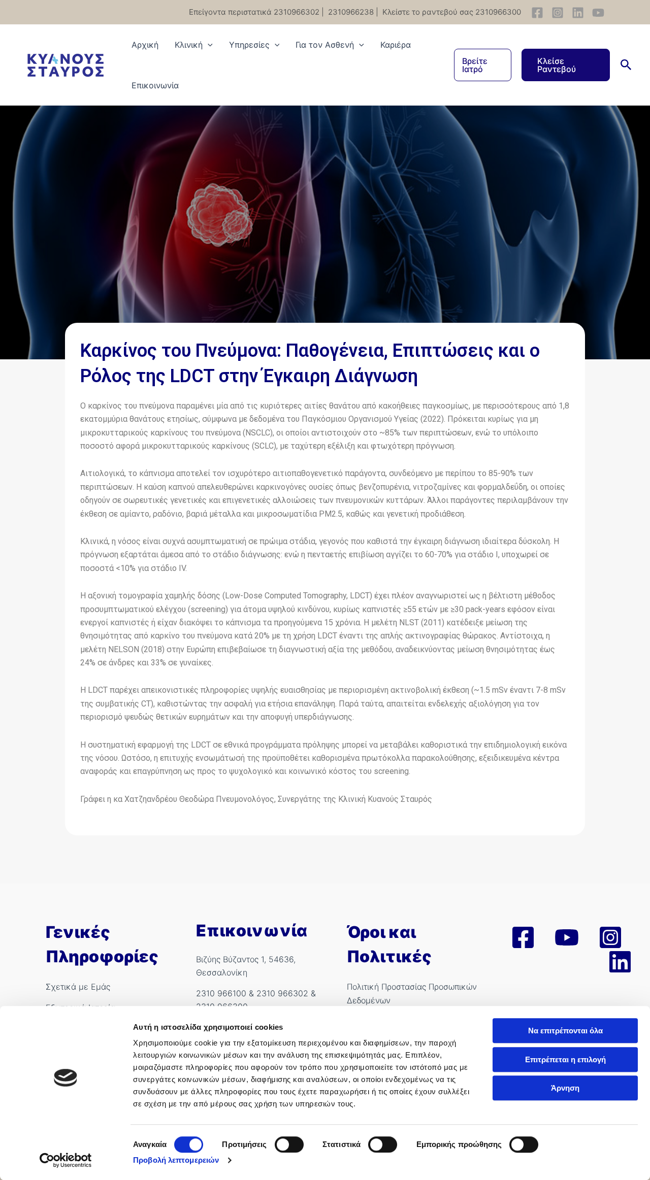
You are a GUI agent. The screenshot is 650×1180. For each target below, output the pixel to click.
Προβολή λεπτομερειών (176, 1160)
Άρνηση (565, 1088)
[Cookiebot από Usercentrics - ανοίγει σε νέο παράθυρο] (65, 1160)
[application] (208, 44)
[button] (482, 65)
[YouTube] (598, 13)
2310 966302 (282, 993)
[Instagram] (557, 13)
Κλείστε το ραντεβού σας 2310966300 (450, 12)
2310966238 (350, 12)
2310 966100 (221, 993)
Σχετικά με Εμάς (78, 987)
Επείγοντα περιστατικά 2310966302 (254, 12)
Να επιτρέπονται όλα (565, 1030)
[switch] (289, 1144)
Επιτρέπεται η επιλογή (565, 1059)
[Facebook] (537, 13)
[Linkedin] (578, 13)
